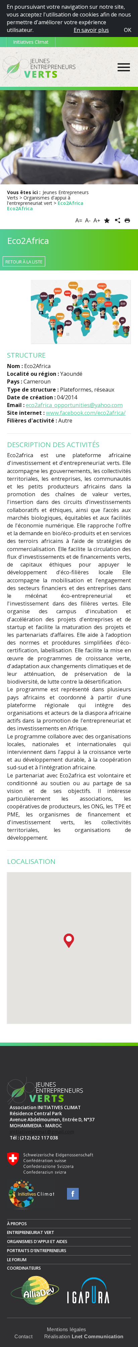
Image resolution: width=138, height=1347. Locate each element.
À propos (17, 1224)
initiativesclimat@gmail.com (42, 1132)
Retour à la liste (24, 262)
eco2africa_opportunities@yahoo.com (74, 405)
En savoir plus (91, 30)
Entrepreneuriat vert (30, 1232)
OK (127, 30)
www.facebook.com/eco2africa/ (86, 412)
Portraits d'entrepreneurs (36, 1250)
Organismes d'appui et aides (37, 1241)
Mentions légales (66, 1329)
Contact (23, 1336)
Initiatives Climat (31, 42)
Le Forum (16, 1260)
